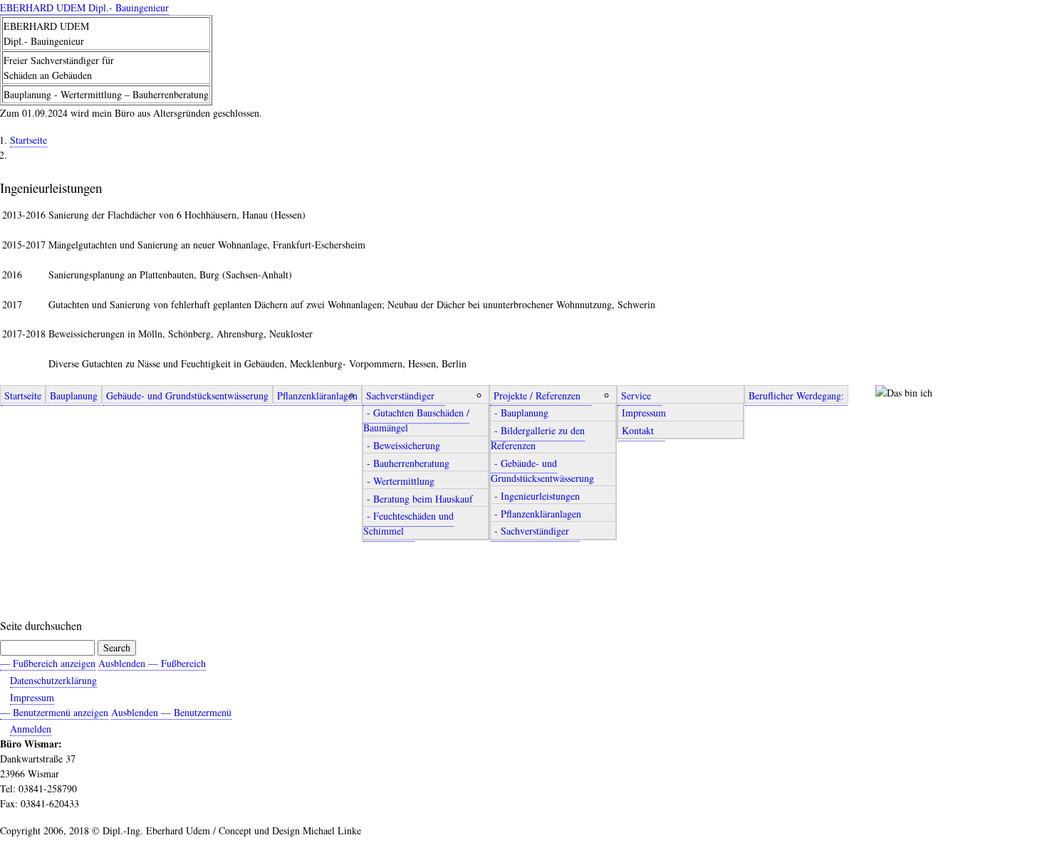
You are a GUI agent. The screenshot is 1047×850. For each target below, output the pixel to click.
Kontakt (638, 430)
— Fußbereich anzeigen (47, 663)
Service (636, 395)
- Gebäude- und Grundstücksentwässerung (542, 470)
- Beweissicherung (403, 445)
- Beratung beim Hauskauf (420, 498)
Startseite (28, 140)
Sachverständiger (400, 395)
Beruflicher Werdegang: (796, 395)
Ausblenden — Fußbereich (152, 663)
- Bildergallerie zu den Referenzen (538, 438)
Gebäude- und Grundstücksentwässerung (187, 395)
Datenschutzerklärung (53, 680)
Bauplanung (74, 395)
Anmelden (30, 728)
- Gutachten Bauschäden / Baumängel (416, 420)
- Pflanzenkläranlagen (537, 513)
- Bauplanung (521, 413)
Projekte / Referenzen (537, 395)
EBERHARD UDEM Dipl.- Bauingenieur (84, 7)
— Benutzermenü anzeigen (54, 712)
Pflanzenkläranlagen (317, 395)
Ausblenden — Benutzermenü (171, 712)
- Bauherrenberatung (408, 463)
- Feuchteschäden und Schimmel (408, 524)
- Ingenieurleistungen (537, 496)
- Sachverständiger (531, 531)
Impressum (644, 413)
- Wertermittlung (400, 481)
